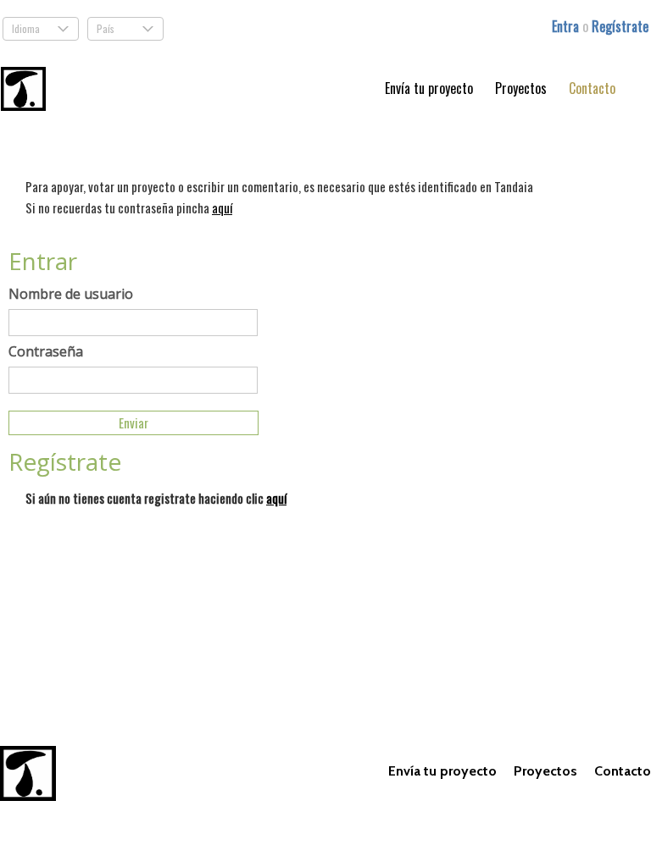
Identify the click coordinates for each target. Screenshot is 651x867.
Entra (567, 26)
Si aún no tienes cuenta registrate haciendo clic (156, 498)
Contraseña (45, 351)
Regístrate (620, 26)
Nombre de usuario (70, 294)
